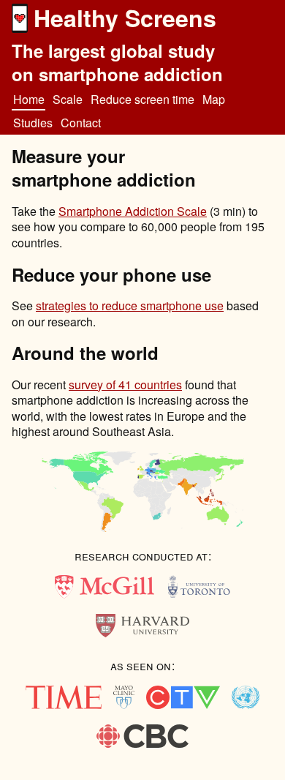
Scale (68, 99)
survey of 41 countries (125, 384)
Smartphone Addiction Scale (132, 211)
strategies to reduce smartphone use (130, 305)
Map (213, 99)
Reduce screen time (142, 99)
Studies (33, 122)
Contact (81, 122)
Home (29, 99)
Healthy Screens (125, 17)
